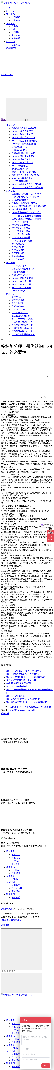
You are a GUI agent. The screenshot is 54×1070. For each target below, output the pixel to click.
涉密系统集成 (18, 244)
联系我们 (10, 894)
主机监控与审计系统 (21, 316)
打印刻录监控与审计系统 (23, 331)
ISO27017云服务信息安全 (23, 156)
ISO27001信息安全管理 (22, 131)
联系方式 (16, 45)
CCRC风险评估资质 (21, 234)
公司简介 (16, 32)
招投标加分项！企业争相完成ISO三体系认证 (30, 707)
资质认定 (10, 191)
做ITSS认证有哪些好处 (16, 686)
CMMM (15, 26)
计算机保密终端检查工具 (23, 334)
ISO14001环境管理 (20, 169)
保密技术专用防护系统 (22, 319)
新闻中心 (10, 867)
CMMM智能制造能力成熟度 (24, 203)
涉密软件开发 (18, 247)
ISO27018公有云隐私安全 (23, 159)
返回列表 (5, 713)
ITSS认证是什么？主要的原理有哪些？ (24, 671)
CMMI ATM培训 (19, 291)
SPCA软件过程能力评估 (23, 209)
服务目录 (10, 851)
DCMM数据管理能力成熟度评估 (26, 216)
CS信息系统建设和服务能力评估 (26, 219)
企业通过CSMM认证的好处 (22, 710)
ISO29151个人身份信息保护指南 (26, 175)
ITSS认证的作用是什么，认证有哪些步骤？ (26, 677)
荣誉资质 (16, 38)
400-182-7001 (7, 909)
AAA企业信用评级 (20, 222)
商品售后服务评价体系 (22, 178)
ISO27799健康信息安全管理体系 (26, 184)
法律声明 (5, 925)
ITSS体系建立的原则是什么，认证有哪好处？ (27, 702)
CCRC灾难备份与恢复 (22, 241)
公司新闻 (16, 17)
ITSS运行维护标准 (20, 147)
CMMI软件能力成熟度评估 (24, 144)
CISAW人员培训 (19, 266)
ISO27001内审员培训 (21, 284)
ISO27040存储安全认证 (22, 162)
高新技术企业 (18, 306)
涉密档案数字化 (19, 256)
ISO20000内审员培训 (21, 288)
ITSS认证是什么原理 (15, 696)
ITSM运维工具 (18, 309)
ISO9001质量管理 (20, 166)
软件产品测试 (18, 300)
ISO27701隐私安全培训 (22, 278)
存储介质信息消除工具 (22, 322)
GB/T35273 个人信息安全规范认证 (27, 187)
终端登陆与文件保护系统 (23, 328)
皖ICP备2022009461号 (11, 920)
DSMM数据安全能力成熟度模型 (26, 212)
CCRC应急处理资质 (21, 237)
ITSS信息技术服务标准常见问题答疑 (23, 699)
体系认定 (10, 125)
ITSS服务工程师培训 (21, 275)
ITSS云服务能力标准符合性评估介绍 (23, 674)
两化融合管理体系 (20, 200)
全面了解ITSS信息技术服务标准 (21, 680)
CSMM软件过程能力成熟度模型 (26, 194)
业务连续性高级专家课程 (23, 269)
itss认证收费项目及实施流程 (19, 683)
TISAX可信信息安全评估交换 (25, 197)
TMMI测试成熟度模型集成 (24, 128)
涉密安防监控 (18, 253)
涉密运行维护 (18, 250)
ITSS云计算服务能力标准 (23, 153)
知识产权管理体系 (20, 181)
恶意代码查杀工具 (20, 313)
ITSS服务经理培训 (20, 272)
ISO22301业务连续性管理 (23, 137)
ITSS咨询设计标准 (20, 150)
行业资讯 (16, 20)
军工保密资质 (18, 259)
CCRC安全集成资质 (21, 225)
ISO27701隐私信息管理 (22, 134)
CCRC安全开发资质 (21, 228)
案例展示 (10, 876)
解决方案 (10, 294)
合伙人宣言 (17, 35)
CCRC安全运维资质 (21, 231)
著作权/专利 (17, 297)
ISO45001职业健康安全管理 (24, 172)
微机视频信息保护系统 (22, 325)
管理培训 (10, 263)
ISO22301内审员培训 (21, 281)
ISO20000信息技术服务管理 (24, 141)
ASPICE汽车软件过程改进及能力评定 (29, 206)
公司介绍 (10, 882)
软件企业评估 (18, 303)
